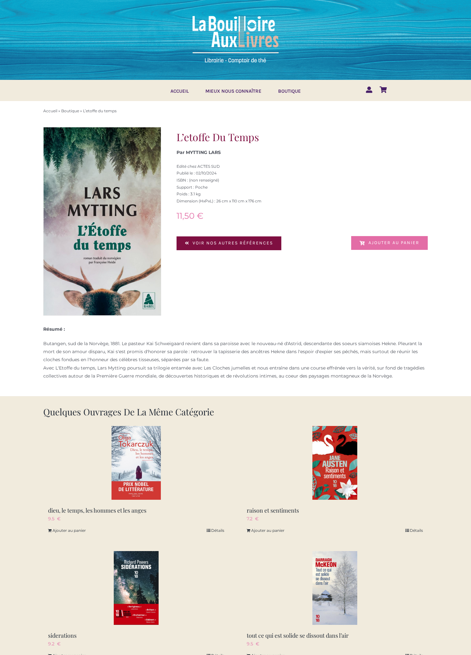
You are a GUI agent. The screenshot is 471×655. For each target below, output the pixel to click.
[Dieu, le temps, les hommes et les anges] (136, 463)
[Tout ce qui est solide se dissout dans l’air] (335, 588)
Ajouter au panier (393, 242)
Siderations (62, 635)
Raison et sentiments (273, 510)
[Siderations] (136, 588)
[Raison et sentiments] (335, 463)
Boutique (70, 110)
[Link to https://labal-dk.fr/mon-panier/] (383, 90)
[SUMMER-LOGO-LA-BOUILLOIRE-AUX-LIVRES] (235, 15)
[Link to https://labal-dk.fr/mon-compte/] (369, 90)
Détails (217, 530)
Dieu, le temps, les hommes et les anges (97, 510)
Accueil (50, 110)
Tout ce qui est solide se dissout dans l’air (298, 635)
